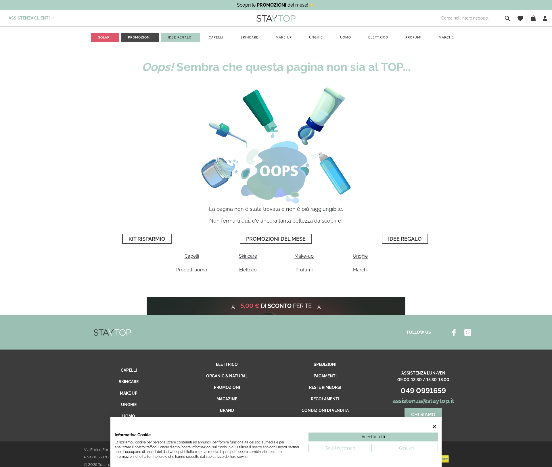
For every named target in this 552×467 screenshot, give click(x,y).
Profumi (304, 270)
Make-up (304, 256)
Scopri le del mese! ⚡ (276, 5)
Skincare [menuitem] (249, 37)
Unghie (360, 256)
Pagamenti (325, 376)
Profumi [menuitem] (413, 37)
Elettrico (248, 270)
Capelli (192, 256)
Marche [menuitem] (446, 37)
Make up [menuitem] (284, 37)
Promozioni (227, 387)
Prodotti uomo (191, 270)
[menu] (276, 37)
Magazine (226, 399)
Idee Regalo (405, 239)
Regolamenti (325, 399)
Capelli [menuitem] (216, 37)
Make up (128, 393)
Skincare (248, 256)
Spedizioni (325, 364)
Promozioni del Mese (276, 239)
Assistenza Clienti (29, 18)
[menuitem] (104, 37)
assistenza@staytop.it (423, 400)
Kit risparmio (147, 239)
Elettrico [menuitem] (378, 37)
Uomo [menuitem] (345, 37)
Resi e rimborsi (325, 387)
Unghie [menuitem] (316, 37)
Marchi (360, 270)
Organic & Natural (227, 376)
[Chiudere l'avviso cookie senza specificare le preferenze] (434, 426)
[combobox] (477, 18)
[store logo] (276, 18)
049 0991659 (423, 390)
